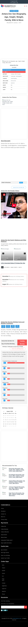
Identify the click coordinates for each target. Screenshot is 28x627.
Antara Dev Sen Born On (8, 341)
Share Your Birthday (5, 555)
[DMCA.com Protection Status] (4, 610)
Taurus (3, 567)
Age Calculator (4, 549)
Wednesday (6, 382)
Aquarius (4, 591)
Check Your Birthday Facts (17, 348)
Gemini (3, 570)
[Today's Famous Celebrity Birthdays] (8, 5)
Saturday (5, 398)
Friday (4, 393)
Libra (3, 580)
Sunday (4, 366)
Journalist (14, 67)
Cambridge (13, 76)
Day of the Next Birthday (8, 343)
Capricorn (13, 83)
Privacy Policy (4, 519)
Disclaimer (3, 511)
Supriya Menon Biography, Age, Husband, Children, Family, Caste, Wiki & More (17, 482)
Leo (3, 576)
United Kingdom (14, 78)
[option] (7, 254)
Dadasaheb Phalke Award (6, 540)
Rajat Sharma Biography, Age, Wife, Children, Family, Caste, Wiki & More (16, 494)
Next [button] (24, 253)
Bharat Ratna (4, 537)
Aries (3, 565)
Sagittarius (4, 585)
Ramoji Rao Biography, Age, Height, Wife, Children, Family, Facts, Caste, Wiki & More (16, 470)
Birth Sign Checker (5, 552)
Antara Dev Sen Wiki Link (18, 187)
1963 (15, 74)
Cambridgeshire (19, 76)
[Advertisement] (14, 41)
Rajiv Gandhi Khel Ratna (6, 542)
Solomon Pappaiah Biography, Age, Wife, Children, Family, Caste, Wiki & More (17, 488)
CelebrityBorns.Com (17, 618)
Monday (5, 371)
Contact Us (3, 514)
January (13, 74)
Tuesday (18, 74)
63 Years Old (13, 80)
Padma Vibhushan (5, 531)
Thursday (5, 388)
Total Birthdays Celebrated (10, 361)
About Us (3, 516)
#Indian (16, 10)
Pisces (3, 594)
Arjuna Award (4, 534)
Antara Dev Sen (14, 65)
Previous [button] (3, 253)
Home (2, 508)
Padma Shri (3, 526)
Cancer (3, 573)
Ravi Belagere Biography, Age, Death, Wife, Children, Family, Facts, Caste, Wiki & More (16, 476)
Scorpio (3, 583)
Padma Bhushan (4, 529)
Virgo (3, 578)
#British (11, 10)
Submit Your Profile (5, 558)
